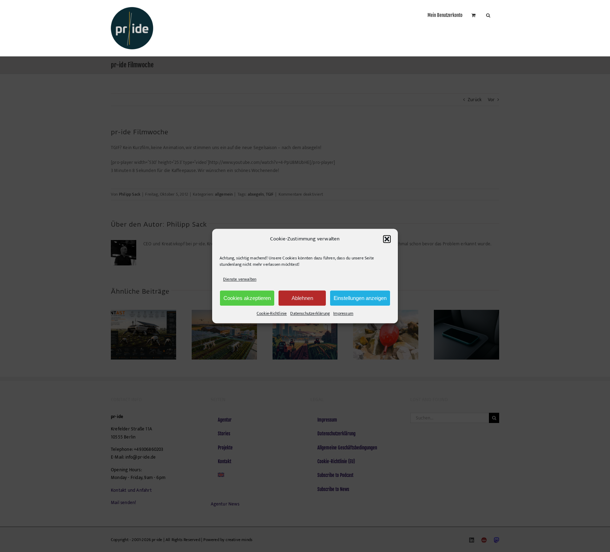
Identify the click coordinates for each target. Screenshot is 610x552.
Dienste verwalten (239, 279)
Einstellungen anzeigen (360, 298)
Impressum (343, 313)
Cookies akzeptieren (247, 298)
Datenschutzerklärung (310, 313)
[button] (386, 239)
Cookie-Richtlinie (272, 313)
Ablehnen (302, 298)
